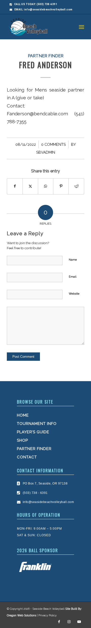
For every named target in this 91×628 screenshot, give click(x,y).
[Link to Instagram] (69, 621)
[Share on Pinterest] (61, 186)
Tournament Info (37, 423)
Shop (22, 440)
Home (23, 415)
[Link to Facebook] (59, 621)
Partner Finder (45, 55)
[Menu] (81, 27)
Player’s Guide (33, 432)
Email (72, 276)
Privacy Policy (47, 615)
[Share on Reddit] (76, 186)
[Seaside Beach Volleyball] (38, 26)
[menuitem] (81, 27)
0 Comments (53, 144)
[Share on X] (30, 186)
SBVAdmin (45, 152)
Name (73, 259)
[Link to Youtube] (79, 621)
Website (74, 293)
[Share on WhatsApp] (45, 186)
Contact (27, 457)
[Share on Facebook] (14, 186)
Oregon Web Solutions (21, 615)
